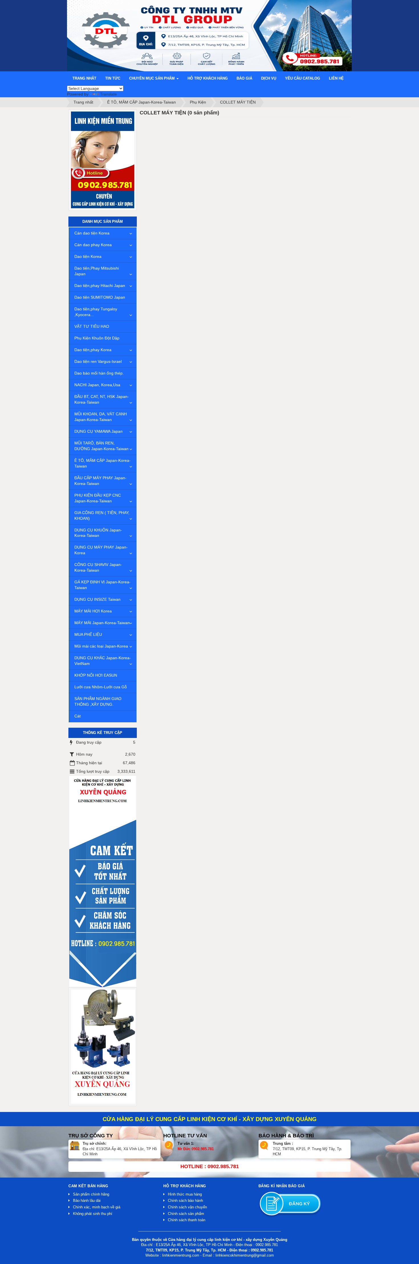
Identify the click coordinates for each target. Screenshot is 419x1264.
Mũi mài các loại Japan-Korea (101, 646)
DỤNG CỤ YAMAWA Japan (98, 431)
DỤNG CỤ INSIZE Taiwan (97, 599)
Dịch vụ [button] (268, 78)
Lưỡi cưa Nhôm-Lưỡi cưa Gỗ (100, 687)
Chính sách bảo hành (185, 1200)
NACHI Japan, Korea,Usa (97, 385)
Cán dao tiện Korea (91, 233)
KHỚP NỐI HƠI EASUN (95, 675)
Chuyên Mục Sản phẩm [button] (152, 78)
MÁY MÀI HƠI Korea (93, 611)
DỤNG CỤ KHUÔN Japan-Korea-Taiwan (98, 533)
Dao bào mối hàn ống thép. (99, 373)
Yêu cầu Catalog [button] (302, 78)
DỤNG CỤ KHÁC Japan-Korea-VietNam (102, 661)
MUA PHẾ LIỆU (88, 634)
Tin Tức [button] (112, 78)
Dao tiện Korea (87, 256)
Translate (108, 94)
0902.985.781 (203, 1149)
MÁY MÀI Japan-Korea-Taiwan (102, 622)
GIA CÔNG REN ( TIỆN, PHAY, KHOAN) (101, 515)
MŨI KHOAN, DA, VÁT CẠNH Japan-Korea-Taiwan (100, 417)
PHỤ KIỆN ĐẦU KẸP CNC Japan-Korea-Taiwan (97, 498)
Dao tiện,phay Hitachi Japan (99, 285)
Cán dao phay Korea (93, 244)
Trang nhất (84, 78)
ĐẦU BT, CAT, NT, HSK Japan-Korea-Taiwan (101, 399)
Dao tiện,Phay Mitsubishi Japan (96, 271)
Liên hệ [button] (336, 78)
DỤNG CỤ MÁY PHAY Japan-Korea (101, 550)
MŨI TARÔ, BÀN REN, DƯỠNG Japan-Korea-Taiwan (101, 446)
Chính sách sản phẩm (186, 1214)
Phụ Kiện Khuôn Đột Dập (96, 338)
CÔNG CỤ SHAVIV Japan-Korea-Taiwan (98, 567)
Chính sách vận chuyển (187, 1207)
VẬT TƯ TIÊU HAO (91, 326)
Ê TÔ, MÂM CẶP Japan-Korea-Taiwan (102, 463)
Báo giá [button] (244, 78)
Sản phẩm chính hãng (91, 1194)
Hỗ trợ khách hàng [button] (208, 78)
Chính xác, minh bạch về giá (96, 1207)
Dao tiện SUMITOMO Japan (99, 297)
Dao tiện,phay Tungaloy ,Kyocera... (95, 312)
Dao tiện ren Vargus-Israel (98, 361)
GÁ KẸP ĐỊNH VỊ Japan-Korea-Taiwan (102, 585)
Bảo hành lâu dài (87, 1200)
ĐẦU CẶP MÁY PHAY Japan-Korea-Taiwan (100, 481)
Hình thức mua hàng (185, 1194)
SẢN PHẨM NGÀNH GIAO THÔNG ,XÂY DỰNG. (97, 701)
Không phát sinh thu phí (92, 1214)
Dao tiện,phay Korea (92, 349)
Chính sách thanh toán (186, 1220)
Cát (77, 716)
